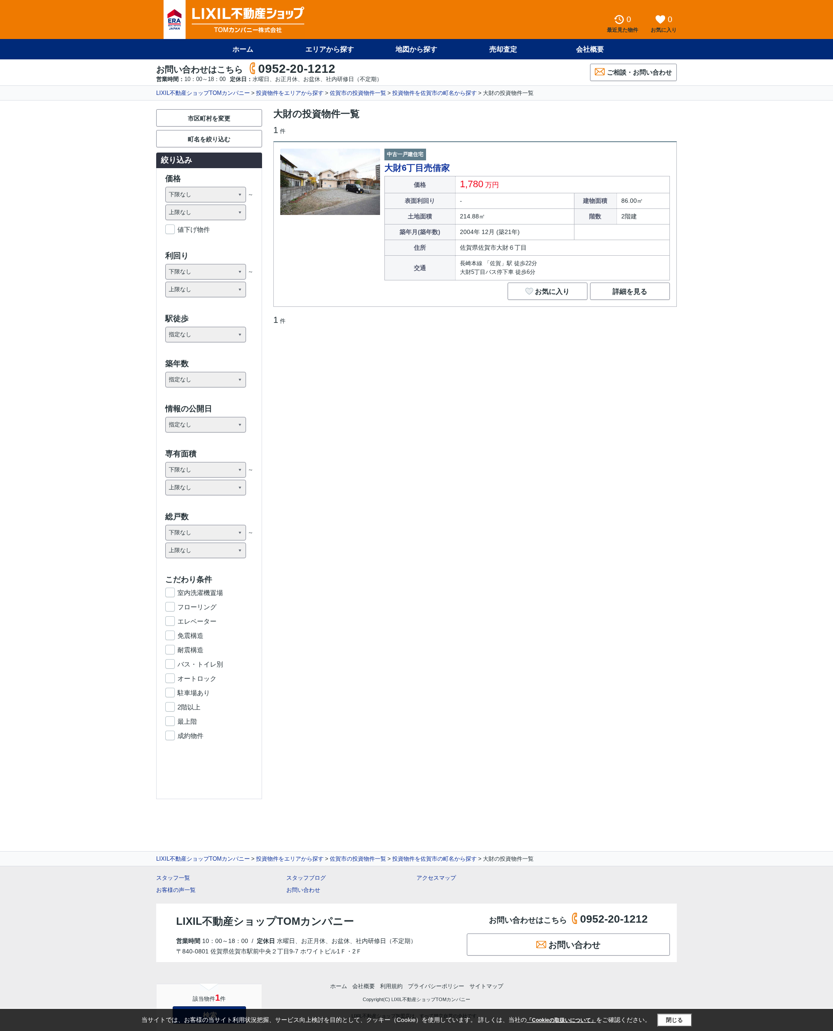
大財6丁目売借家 (417, 167)
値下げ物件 (193, 229)
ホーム (243, 49)
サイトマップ (486, 986)
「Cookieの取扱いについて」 (561, 1020)
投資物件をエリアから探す (290, 93)
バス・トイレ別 (200, 664)
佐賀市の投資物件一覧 (358, 93)
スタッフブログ (306, 878)
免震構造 (190, 635)
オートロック (196, 678)
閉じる (674, 1020)
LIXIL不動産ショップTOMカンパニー (203, 93)
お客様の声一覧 (176, 890)
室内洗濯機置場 (200, 592)
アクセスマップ (436, 878)
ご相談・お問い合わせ (639, 72)
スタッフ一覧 (173, 878)
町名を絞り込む (209, 139)
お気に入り (552, 291)
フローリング (196, 607)
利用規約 (391, 986)
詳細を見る (630, 291)
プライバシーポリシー (436, 986)
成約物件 (190, 735)
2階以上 (188, 707)
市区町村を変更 (209, 118)
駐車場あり (193, 692)
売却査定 (503, 49)
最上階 (187, 721)
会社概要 (590, 49)
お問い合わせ (303, 890)
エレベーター (196, 621)
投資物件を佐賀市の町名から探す (434, 93)
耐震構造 (190, 650)
